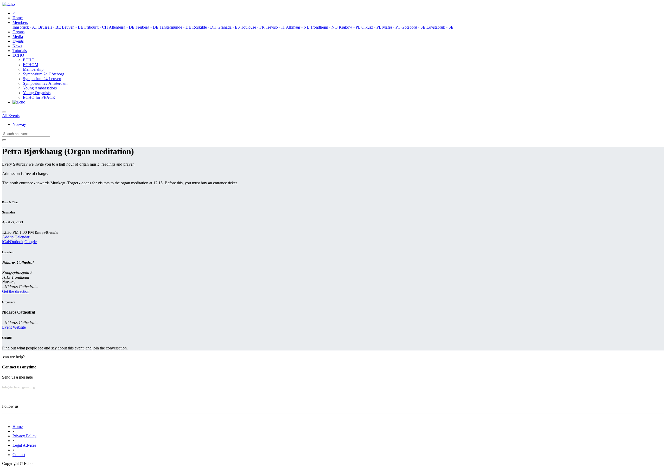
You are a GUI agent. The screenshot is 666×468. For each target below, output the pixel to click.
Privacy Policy (24, 436)
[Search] (4, 140)
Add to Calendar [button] (15, 237)
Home (17, 426)
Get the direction (15, 291)
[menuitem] (17, 18)
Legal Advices (24, 445)
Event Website (14, 327)
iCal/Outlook (12, 241)
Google (30, 241)
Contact (18, 454)
